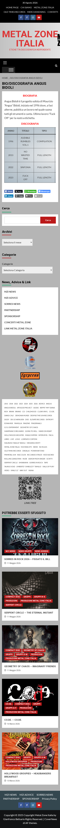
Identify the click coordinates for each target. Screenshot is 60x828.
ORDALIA (26, 451)
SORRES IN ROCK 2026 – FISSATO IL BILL (27, 559)
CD (23, 411)
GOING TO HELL (31, 431)
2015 (6, 404)
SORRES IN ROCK (36, 463)
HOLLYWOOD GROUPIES (14, 435)
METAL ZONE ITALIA (44, 7)
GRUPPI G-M (21, 654)
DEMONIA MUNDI (22, 415)
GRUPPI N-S (39, 597)
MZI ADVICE (11, 297)
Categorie (7, 263)
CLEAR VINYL (43, 411)
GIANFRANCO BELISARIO (14, 431)
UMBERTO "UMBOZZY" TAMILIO (28, 467)
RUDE (25, 459)
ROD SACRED (48, 455)
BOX (6, 411)
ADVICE (42, 404)
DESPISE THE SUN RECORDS (41, 415)
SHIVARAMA (23, 463)
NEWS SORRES (41, 551)
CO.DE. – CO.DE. (13, 720)
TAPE (46, 463)
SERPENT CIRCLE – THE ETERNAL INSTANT (28, 612)
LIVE (12, 439)
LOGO (17, 439)
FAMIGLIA (18, 423)
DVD (27, 419)
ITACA (51, 435)
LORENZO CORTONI (29, 439)
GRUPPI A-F (11, 708)
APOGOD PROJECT (24, 408)
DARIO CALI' (9, 415)
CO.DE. (51, 411)
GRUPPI (27, 597)
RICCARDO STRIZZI (34, 455)
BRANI (11, 411)
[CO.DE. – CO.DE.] (30, 697)
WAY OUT (23, 470)
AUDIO (36, 408)
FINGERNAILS (36, 423)
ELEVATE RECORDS (37, 419)
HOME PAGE (12, 7)
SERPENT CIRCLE (11, 463)
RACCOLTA (21, 455)
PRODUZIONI (11, 601)
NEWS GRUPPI (25, 551)
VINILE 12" (14, 470)
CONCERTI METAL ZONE (17, 322)
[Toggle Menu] (11, 69)
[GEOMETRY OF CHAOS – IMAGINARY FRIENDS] (30, 644)
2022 (16, 404)
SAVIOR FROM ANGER (36, 459)
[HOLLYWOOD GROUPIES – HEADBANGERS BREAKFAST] (30, 751)
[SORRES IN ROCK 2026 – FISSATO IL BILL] (30, 536)
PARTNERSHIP (12, 310)
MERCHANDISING (36, 12)
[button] (5, 62)
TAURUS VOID (9, 467)
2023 (21, 404)
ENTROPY (50, 419)
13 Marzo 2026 (13, 781)
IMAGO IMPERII (31, 435)
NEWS (35, 447)
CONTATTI (53, 12)
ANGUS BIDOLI (10, 408)
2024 (26, 404)
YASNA (31, 470)
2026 (36, 404)
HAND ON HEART (45, 431)
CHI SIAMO (26, 7)
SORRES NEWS (12, 304)
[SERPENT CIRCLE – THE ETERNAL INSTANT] (30, 590)
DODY (6, 419)
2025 (31, 404)
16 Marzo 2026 (13, 724)
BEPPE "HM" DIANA (47, 408)
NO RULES (43, 447)
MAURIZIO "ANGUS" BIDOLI (15, 443)
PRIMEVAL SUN (10, 455)
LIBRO (6, 439)
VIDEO (6, 470)
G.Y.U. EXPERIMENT (11, 427)
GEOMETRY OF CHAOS (29, 427)
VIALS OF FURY (48, 467)
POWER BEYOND (37, 451)
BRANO (18, 411)
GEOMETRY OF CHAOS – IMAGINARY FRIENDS (30, 666)
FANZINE (26, 423)
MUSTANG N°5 (26, 447)
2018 (11, 404)
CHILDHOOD (31, 411)
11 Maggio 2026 (14, 563)
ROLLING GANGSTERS (12, 459)
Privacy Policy (49, 798)
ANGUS (49, 404)
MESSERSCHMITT (33, 443)
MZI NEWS (10, 291)
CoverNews (50, 819)
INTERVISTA (42, 435)
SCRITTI (49, 459)
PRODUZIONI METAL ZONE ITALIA (36, 601)
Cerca (6, 208)
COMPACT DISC (13, 597)
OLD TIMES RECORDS (14, 12)
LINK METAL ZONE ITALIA (18, 328)
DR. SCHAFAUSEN (17, 419)
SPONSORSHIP (12, 316)
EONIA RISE (8, 423)
